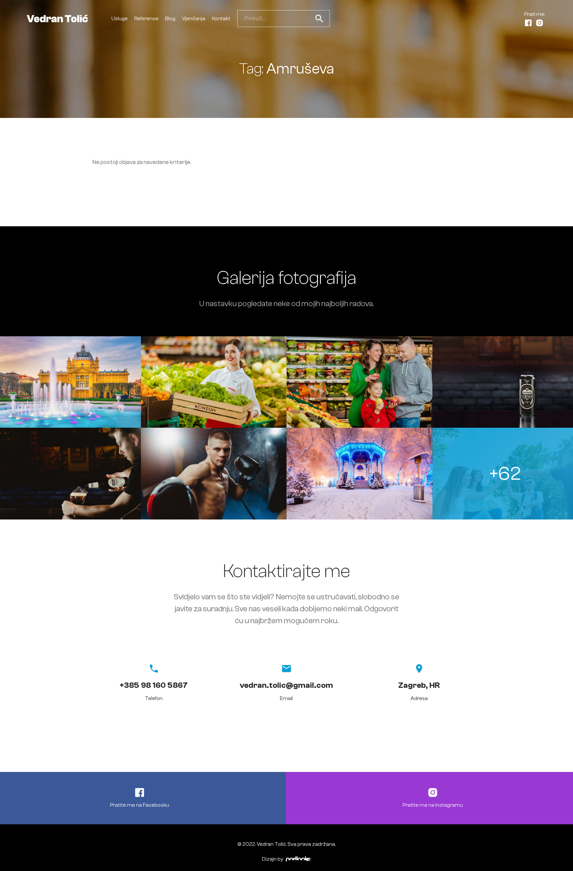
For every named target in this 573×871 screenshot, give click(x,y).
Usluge (119, 19)
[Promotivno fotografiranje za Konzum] (214, 382)
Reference (146, 19)
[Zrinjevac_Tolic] (359, 473)
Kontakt (221, 19)
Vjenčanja (193, 19)
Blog (170, 19)
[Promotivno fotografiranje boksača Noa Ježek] (214, 473)
